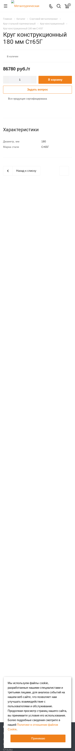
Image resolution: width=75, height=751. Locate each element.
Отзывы (8, 749)
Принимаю (38, 738)
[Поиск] (59, 6)
